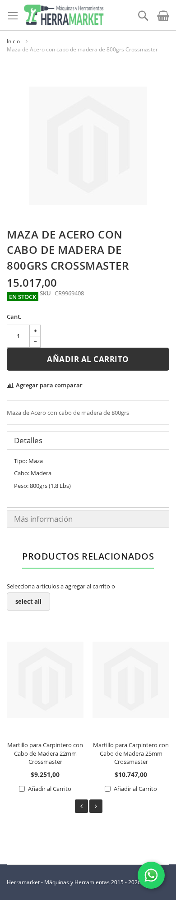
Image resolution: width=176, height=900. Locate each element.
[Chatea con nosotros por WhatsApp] (151, 875)
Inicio (13, 41)
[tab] (88, 441)
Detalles (28, 440)
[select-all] (28, 601)
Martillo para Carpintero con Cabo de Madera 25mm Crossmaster (131, 753)
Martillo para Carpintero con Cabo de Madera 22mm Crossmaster (45, 753)
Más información (43, 519)
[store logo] (63, 15)
